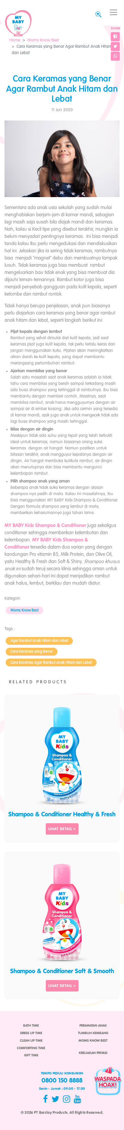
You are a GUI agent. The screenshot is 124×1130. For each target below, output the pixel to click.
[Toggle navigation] (113, 12)
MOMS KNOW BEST (93, 1041)
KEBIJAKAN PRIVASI (93, 1053)
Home (14, 40)
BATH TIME (31, 1026)
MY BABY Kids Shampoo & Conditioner (45, 525)
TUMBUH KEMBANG (93, 1033)
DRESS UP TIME (31, 1033)
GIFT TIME (31, 1055)
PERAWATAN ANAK (93, 1026)
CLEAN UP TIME (31, 1041)
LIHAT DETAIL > (62, 829)
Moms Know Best (43, 40)
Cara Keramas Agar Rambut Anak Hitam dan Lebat (51, 663)
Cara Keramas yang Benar (32, 651)
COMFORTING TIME (31, 1048)
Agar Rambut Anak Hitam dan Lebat (39, 641)
